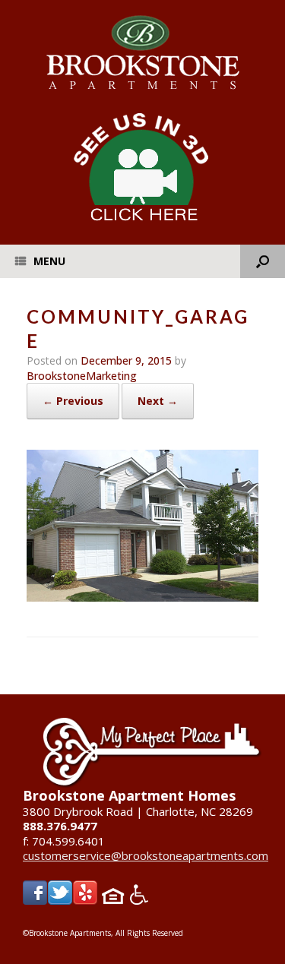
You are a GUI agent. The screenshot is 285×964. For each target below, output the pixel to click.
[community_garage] (142, 597)
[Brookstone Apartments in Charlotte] (142, 52)
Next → (158, 401)
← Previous (73, 401)
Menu (49, 261)
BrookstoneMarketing (82, 375)
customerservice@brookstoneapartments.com (145, 855)
